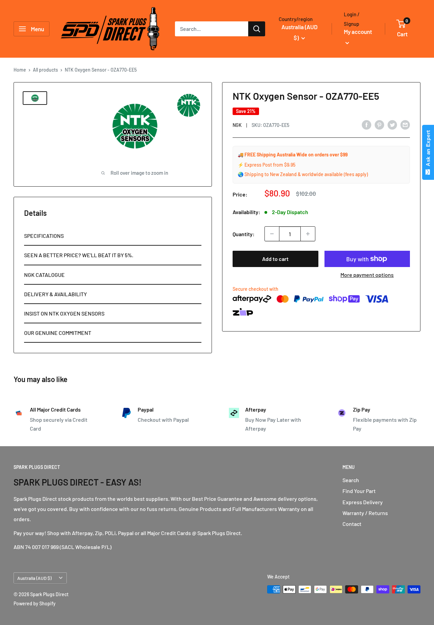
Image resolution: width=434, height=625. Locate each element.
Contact (351, 523)
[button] (112, 236)
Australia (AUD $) (34, 578)
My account (358, 31)
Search (350, 480)
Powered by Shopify (35, 603)
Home (20, 70)
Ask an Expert (428, 149)
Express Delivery (362, 502)
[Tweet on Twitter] (392, 124)
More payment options (367, 274)
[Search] (256, 28)
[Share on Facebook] (366, 124)
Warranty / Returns (365, 513)
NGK (237, 125)
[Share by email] (405, 124)
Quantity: (244, 233)
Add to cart (275, 258)
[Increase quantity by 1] (308, 234)
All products (45, 70)
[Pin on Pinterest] (379, 124)
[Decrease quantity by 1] (272, 234)
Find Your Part (359, 491)
